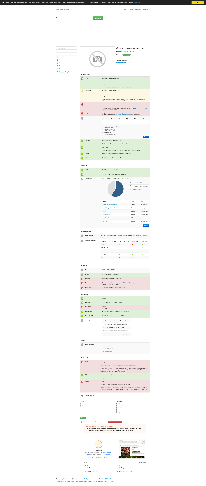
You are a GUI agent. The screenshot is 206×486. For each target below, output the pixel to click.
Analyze (98, 18)
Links (60, 54)
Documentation (106, 214)
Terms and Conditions (99, 479)
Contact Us (138, 9)
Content (60, 51)
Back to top (61, 48)
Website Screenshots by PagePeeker (82, 479)
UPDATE (126, 55)
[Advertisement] (103, 34)
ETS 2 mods (91, 481)
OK (198, 3)
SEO (119, 410)
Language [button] (145, 9)
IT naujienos (112, 481)
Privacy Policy (109, 479)
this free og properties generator (124, 114)
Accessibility (121, 406)
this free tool (113, 101)
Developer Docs (107, 218)
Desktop (84, 404)
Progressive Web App (123, 412)
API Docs (105, 221)
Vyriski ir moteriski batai (81, 481)
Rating (131, 9)
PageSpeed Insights (63, 72)
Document (61, 63)
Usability (60, 60)
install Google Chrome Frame (110, 208)
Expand (146, 137)
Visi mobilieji (59, 481)
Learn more (137, 3)
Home (125, 9)
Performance (121, 404)
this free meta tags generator (130, 283)
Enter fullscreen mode (115, 422)
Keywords (61, 57)
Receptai (72, 481)
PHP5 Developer (67, 479)
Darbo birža (66, 481)
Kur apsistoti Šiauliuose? (102, 481)
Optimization (61, 69)
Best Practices (121, 408)
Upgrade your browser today (110, 204)
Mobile (60, 66)
